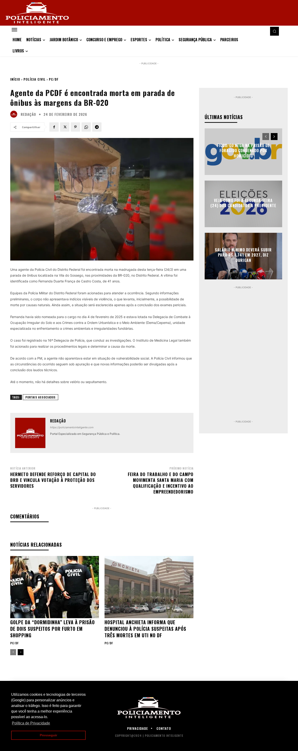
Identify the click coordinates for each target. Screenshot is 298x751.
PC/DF (54, 79)
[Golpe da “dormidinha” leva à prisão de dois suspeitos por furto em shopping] (54, 587)
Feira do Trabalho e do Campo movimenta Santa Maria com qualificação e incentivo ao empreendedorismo (160, 483)
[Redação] (15, 114)
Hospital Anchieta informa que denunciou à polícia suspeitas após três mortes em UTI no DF (145, 629)
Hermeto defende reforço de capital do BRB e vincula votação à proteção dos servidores (53, 480)
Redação (28, 114)
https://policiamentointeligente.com (72, 427)
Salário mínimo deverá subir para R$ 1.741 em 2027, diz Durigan (243, 255)
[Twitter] (64, 127)
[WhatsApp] (86, 127)
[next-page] (21, 652)
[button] (274, 31)
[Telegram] (97, 127)
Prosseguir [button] (48, 735)
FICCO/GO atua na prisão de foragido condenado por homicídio (243, 151)
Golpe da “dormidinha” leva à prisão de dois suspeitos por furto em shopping (52, 629)
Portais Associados (40, 397)
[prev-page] (13, 652)
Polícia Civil (35, 79)
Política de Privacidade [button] (31, 723)
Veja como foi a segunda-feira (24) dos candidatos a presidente (243, 203)
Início (15, 79)
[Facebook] (54, 127)
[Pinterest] (75, 127)
